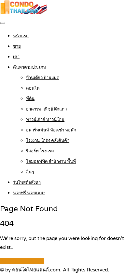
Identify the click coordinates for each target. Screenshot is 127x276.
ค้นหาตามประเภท (29, 67)
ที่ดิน (30, 98)
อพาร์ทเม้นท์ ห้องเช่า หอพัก (51, 130)
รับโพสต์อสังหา (27, 182)
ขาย (17, 46)
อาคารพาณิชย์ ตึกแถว (46, 109)
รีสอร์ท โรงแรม (40, 151)
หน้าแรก (21, 36)
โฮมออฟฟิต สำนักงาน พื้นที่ (51, 161)
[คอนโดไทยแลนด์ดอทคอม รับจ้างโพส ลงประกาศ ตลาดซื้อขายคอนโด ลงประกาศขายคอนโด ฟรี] (23, 12)
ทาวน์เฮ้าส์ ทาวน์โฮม (45, 119)
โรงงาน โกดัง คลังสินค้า (47, 140)
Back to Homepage (22, 261)
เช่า (16, 57)
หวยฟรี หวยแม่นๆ (29, 193)
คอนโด (32, 88)
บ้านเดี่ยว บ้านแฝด (42, 77)
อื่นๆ (30, 172)
